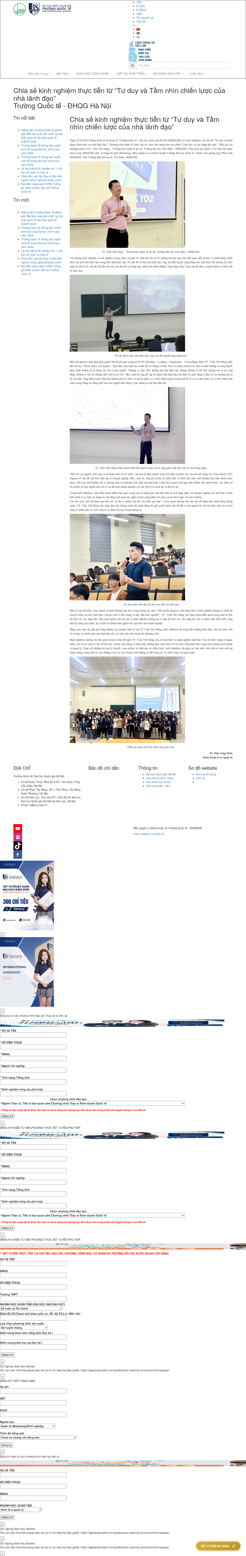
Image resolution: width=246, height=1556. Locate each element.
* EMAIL (5, 1054)
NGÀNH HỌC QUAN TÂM (16, 1505)
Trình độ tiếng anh (12, 1433)
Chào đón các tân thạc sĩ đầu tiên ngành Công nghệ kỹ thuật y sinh (41, 178)
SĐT (2, 1398)
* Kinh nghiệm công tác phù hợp (21, 1089)
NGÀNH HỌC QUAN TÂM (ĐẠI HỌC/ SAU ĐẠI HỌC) (32, 1304)
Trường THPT (9, 1294)
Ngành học (7, 1422)
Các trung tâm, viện (158, 786)
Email (3, 1410)
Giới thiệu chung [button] (38, 74)
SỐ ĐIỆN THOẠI (10, 1283)
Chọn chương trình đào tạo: (68, 1099)
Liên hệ (140, 21)
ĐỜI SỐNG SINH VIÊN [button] (167, 74)
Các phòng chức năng (159, 778)
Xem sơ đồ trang (206, 774)
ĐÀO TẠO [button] (62, 74)
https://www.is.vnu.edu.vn (149, 834)
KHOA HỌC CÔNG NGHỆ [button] (92, 74)
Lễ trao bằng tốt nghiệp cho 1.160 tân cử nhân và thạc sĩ (41, 170)
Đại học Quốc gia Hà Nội (161, 774)
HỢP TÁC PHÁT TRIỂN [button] (130, 74)
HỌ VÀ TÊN (7, 1259)
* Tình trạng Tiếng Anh (15, 1077)
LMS (139, 14)
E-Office (141, 10)
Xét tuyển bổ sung (215, 1546)
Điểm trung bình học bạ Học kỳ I (21, 1343)
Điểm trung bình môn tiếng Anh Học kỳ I (26, 1333)
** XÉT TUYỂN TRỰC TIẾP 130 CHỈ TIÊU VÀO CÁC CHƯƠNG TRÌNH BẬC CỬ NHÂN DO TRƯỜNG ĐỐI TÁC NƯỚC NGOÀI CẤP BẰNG (84, 1253)
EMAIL (4, 1271)
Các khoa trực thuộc (158, 782)
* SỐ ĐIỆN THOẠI (11, 1042)
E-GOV (140, 6)
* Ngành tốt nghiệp (12, 1066)
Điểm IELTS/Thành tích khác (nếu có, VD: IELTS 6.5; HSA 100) (40, 1314)
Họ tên (4, 1387)
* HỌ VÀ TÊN (8, 1031)
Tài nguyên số (145, 17)
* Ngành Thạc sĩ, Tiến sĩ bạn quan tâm (25, 1103)
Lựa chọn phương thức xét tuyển (22, 1323)
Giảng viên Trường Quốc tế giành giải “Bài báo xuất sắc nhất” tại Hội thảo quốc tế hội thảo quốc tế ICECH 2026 (42, 135)
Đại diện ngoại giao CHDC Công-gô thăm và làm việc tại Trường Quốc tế (41, 187)
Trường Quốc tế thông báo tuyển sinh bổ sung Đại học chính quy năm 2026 (41, 149)
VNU (139, 2)
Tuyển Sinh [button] (196, 74)
